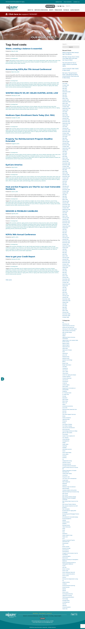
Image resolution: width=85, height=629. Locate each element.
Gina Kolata (65, 434)
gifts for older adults (67, 432)
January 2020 (65, 143)
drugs (53, 224)
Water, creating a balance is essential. (24, 49)
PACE (63, 530)
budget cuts (33, 128)
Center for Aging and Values (69, 374)
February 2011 (65, 295)
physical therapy (66, 548)
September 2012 (66, 265)
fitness (64, 422)
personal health (9, 63)
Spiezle (64, 588)
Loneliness (65, 475)
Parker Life (65, 536)
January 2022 (65, 118)
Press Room (58, 10)
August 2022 (65, 110)
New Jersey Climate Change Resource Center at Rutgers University (69, 498)
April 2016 (64, 197)
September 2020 (66, 134)
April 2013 (64, 254)
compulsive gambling (11, 224)
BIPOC (64, 361)
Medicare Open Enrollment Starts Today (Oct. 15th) (30, 115)
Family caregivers (66, 417)
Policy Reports (67, 1)
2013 (11, 154)
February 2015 (65, 217)
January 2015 (65, 219)
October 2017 (65, 178)
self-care (64, 567)
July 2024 (64, 93)
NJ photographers (66, 518)
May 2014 (64, 232)
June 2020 (64, 136)
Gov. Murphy (65, 437)
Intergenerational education (69, 465)
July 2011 (64, 287)
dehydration (43, 60)
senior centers (9, 87)
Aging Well (65, 348)
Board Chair (65, 363)
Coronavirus (65, 381)
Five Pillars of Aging (67, 424)
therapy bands (65, 600)
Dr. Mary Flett (65, 394)
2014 (11, 128)
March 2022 (65, 115)
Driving (64, 396)
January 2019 (65, 161)
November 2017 (66, 176)
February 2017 (65, 186)
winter (36, 109)
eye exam (11, 178)
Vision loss (64, 608)
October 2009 (65, 317)
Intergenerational (66, 464)
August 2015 (65, 211)
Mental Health (65, 488)
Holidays (64, 447)
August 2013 (65, 247)
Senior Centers (66, 569)
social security (20, 87)
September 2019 (66, 148)
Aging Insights (74, 10)
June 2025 (64, 86)
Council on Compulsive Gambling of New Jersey (28, 224)
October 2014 (65, 224)
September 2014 (66, 226)
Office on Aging (48, 85)
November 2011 (66, 280)
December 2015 (66, 204)
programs (8, 132)
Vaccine (64, 603)
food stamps (25, 84)
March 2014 (65, 236)
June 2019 (64, 153)
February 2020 (65, 141)
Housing (64, 455)
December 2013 (66, 241)
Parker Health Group (67, 535)
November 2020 (66, 131)
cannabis (64, 366)
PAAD (55, 131)
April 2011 (64, 292)
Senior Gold (65, 570)
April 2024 (64, 96)
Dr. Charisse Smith (66, 392)
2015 (11, 82)
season (13, 109)
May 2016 (64, 196)
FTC (27, 271)
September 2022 (66, 108)
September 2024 (66, 91)
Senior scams (65, 575)
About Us (30, 10)
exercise (64, 411)
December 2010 (66, 299)
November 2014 (66, 222)
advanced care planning (68, 327)
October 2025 (65, 85)
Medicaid (64, 483)
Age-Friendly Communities (68, 330)
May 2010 (64, 307)
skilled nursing (66, 582)
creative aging (65, 384)
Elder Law (64, 402)
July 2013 (64, 249)
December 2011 (66, 279)
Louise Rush (65, 480)
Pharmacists (65, 543)
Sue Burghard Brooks (67, 593)
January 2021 (65, 128)
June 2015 (64, 212)
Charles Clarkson (66, 376)
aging (13, 60)
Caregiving (65, 368)
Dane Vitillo (65, 386)
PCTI (63, 538)
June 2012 (64, 270)
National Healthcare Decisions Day (70, 491)
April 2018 (64, 171)
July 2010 (64, 304)
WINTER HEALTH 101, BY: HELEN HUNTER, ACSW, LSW (32, 93)
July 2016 (64, 194)
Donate (50, 6)
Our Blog (66, 10)
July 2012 (64, 269)
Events (51, 10)
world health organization (25, 250)
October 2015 (65, 207)
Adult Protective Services (68, 325)
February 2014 (65, 237)
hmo (7, 179)
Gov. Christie (39, 130)
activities (14, 82)
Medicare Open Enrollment (69, 486)
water (19, 63)
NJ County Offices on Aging (34, 85)
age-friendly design (67, 332)
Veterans (64, 605)
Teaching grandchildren (68, 597)
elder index (55, 60)
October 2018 (65, 166)
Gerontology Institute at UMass (69, 431)
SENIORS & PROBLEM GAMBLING (22, 211)
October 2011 (65, 282)
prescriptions (65, 549)
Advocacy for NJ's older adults (69, 329)
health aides (65, 444)
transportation (27, 87)
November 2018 (66, 164)
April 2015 (64, 214)
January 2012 (65, 277)
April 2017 (64, 184)
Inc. (63, 459)
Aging (63, 335)
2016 (11, 60)
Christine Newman (66, 378)
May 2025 (64, 88)
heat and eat (46, 202)
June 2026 (64, 83)
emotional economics (67, 406)
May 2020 (64, 138)
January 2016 (65, 202)
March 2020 (65, 139)
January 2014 (65, 239)
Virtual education (66, 607)
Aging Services (66, 346)
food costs (11, 84)
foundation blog (32, 84)
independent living (67, 460)
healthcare (39, 84)
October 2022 (65, 106)
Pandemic (64, 533)
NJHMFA (64, 523)
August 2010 (65, 302)
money (41, 156)
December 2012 (66, 260)
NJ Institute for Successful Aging (70, 517)
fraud (24, 271)
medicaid (48, 84)
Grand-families (65, 439)
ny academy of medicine (44, 249)
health (27, 107)
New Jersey (65, 493)
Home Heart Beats (66, 452)
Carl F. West (65, 371)
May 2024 (64, 95)
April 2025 (64, 90)
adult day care (65, 324)
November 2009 (66, 315)
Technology (65, 598)
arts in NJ (64, 355)
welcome (23, 63)
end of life (64, 407)
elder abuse (49, 60)
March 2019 (65, 158)
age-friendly (30, 246)
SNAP (16, 205)
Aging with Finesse (67, 350)
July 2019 (64, 151)
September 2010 (66, 300)
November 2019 (66, 144)
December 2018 (66, 163)
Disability (64, 391)
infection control (66, 462)
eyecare (16, 178)
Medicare (64, 485)
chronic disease (29, 60)
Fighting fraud (65, 419)
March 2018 (65, 173)
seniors (15, 63)
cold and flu (65, 379)
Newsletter (59, 1)
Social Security (65, 587)
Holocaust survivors (67, 449)
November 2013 (66, 242)
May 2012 (64, 272)
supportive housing (67, 595)
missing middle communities (69, 490)
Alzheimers (65, 353)
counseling (42, 224)
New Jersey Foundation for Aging (17, 85)
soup (28, 109)
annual (29, 268)
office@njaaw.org (48, 622)
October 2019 (65, 146)
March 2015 (65, 216)
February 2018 (65, 174)
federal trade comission (11, 271)
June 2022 (64, 111)
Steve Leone (65, 592)
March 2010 (65, 310)
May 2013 (64, 252)
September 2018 (66, 168)
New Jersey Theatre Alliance (69, 504)
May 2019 (64, 154)
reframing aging (66, 556)
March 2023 (65, 103)
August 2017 (65, 179)
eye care (64, 412)
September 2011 (66, 284)
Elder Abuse (65, 399)
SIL (63, 580)
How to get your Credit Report (20, 257)
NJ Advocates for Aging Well (69, 510)
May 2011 (64, 290)
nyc (51, 249)
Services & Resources (41, 10)
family (63, 416)
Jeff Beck (43, 225)
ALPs (63, 351)
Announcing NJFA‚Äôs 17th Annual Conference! (28, 69)
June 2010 (64, 305)
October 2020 (65, 133)
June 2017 (64, 181)
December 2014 (66, 221)
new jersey (46, 107)
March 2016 (65, 199)
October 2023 (65, 100)
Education (64, 397)
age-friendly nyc (37, 246)
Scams (64, 565)
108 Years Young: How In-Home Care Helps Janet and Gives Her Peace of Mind (70, 58)
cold (39, 106)
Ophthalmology (26, 180)
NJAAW (64, 520)
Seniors (64, 577)
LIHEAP (51, 202)
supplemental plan (26, 132)
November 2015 (66, 206)
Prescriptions (65, 551)
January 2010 (65, 312)
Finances (64, 421)
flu (47, 106)
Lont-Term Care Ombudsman (69, 478)
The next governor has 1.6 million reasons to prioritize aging (69, 64)
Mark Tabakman (66, 481)
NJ (26, 85)
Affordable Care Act (21, 246)
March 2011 (64, 294)
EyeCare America (14, 165)
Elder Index (65, 401)
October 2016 (65, 191)
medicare (53, 84)
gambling (32, 225)
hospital (44, 84)
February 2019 (65, 159)
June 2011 (64, 289)
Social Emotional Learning (68, 585)
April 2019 (64, 156)
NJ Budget (65, 512)
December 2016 (66, 189)
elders (63, 404)
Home (63, 450)
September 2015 (66, 209)
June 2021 (64, 126)
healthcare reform (33, 107)
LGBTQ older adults (67, 473)
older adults (55, 85)
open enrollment (49, 131)
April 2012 (64, 274)
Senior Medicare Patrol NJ (68, 572)
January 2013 (65, 259)
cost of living (36, 60)
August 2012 (65, 267)
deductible (53, 128)
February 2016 (65, 201)
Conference (40, 82)
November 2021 (66, 121)
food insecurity (17, 84)
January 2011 (65, 297)
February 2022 (65, 116)
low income (56, 202)
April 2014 (64, 234)
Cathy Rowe (65, 373)
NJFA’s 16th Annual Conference (21, 235)
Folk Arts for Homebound (68, 427)
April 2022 (64, 113)
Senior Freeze (17, 158)
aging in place (48, 246)
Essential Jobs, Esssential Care (69, 409)
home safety (65, 454)
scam (49, 272)
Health (64, 442)
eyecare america (23, 178)
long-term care (66, 476)
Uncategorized (14, 58)
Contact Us (76, 1)
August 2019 (65, 149)
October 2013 (65, 244)
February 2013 (65, 257)
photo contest (65, 546)
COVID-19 (64, 383)
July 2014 (64, 229)
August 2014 (65, 227)
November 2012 (66, 262)
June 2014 (64, 231)
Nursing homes (66, 525)
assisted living (65, 356)
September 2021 (66, 123)
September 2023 (66, 101)
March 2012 (65, 275)
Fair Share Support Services (69, 414)
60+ (63, 322)
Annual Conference (20, 60)
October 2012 (65, 264)
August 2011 (65, 285)
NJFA (42, 85)
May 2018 (64, 169)
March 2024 (65, 98)
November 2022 (66, 105)
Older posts (9, 279)
